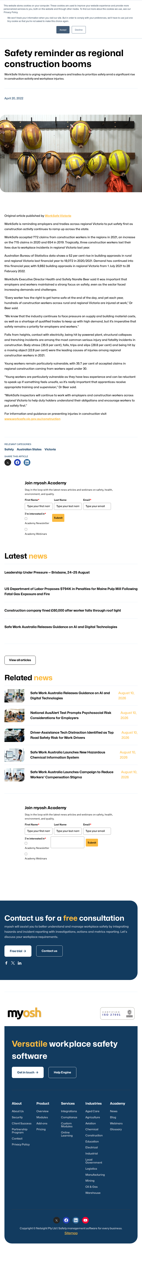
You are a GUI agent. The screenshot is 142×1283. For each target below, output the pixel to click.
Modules (42, 1117)
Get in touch (27, 1072)
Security (17, 1117)
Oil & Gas (91, 1187)
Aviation (90, 1123)
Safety (9, 449)
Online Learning (67, 1134)
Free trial (18, 951)
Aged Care (92, 1111)
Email (87, 500)
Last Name (60, 500)
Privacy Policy (21, 1144)
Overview (42, 1111)
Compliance (69, 1117)
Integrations (69, 1111)
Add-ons (41, 1123)
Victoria (50, 449)
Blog (113, 1117)
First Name (32, 500)
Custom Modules (66, 1125)
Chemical (91, 1129)
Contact (17, 1138)
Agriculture (92, 1117)
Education (92, 1141)
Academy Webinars (36, 534)
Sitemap (71, 1233)
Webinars (116, 1123)
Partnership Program (19, 1131)
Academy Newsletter (37, 523)
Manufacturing (95, 1174)
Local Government (93, 1161)
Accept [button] (63, 29)
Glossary (116, 1129)
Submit (58, 517)
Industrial (91, 1153)
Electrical (91, 1147)
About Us (18, 1111)
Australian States (29, 449)
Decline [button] (79, 29)
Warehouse (93, 1193)
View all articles (20, 660)
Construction (94, 1135)
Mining (89, 1180)
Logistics (91, 1168)
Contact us (49, 951)
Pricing (41, 1129)
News (113, 1111)
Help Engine (62, 1072)
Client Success (21, 1123)
